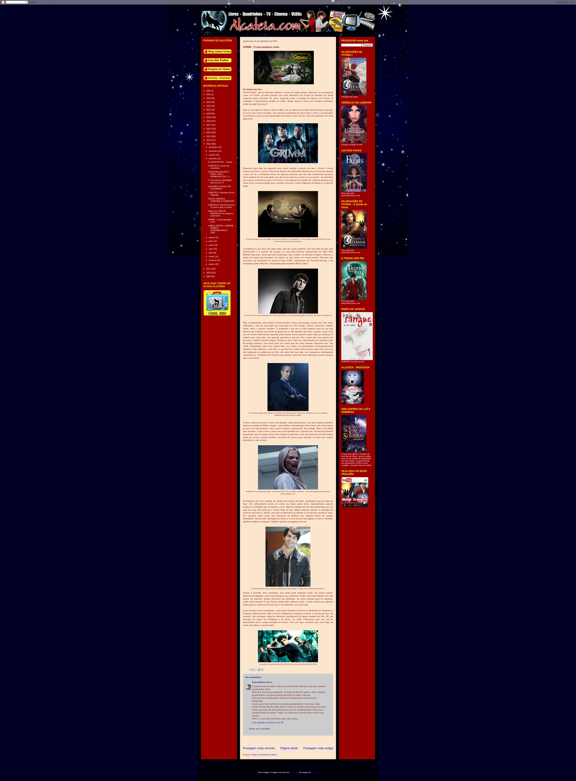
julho (211, 241)
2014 (208, 136)
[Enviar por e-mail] (250, 669)
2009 (208, 276)
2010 (208, 273)
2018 (208, 121)
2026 (208, 91)
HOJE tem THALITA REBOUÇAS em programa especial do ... (220, 213)
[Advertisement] (297, 741)
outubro (212, 155)
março (212, 256)
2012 (208, 144)
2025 (208, 94)
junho (211, 245)
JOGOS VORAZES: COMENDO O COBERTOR (221, 200)
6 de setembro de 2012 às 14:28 (267, 722)
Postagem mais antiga (318, 748)
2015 (208, 132)
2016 (208, 129)
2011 (208, 269)
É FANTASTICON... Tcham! (220, 162)
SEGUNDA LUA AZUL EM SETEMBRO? (219, 187)
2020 (208, 113)
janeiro (212, 264)
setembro (213, 158)
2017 (208, 125)
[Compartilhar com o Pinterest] (262, 669)
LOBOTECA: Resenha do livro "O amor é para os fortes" (221, 206)
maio (211, 249)
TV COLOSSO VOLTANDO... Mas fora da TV (221, 181)
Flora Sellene (258, 682)
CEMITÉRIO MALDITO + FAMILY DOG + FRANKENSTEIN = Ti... (219, 174)
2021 (208, 110)
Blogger (314, 772)
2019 (208, 117)
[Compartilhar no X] (256, 669)
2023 (208, 102)
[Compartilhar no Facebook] (259, 669)
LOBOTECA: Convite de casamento (218, 167)
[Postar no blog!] (253, 669)
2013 (208, 140)
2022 (208, 106)
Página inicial (289, 748)
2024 (208, 98)
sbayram (293, 772)
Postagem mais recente (259, 748)
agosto (212, 237)
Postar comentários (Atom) (264, 754)
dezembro (213, 147)
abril (211, 253)
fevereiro (213, 260)
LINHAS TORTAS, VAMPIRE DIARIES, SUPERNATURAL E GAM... (221, 229)
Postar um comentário (259, 728)
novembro (213, 151)
